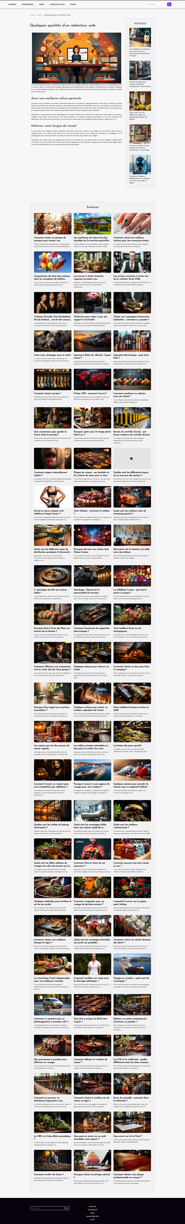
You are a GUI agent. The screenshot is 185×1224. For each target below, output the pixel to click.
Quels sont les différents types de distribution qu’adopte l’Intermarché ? (52, 552)
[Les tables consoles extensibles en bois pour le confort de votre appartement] (92, 731)
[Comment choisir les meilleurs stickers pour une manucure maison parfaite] (132, 223)
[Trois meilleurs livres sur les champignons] (132, 614)
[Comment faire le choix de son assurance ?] (92, 849)
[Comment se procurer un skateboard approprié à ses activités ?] (52, 1083)
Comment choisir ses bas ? (47, 393)
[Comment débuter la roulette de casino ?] (92, 1045)
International (28, 4)
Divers (73, 4)
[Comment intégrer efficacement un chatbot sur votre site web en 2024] (140, 164)
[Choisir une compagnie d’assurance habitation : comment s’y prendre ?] (132, 302)
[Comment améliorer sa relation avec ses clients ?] (132, 379)
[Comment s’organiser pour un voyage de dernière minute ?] (92, 887)
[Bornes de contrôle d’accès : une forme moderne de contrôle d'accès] (132, 417)
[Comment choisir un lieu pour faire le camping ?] (132, 652)
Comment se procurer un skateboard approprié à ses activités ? (48, 1101)
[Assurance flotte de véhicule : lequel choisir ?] (92, 341)
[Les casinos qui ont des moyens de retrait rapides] (52, 731)
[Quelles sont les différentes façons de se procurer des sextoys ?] (132, 458)
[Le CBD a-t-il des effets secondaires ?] (52, 1122)
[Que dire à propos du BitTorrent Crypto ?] (92, 1004)
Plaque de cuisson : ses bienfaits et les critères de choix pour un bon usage (91, 475)
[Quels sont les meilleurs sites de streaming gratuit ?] (132, 497)
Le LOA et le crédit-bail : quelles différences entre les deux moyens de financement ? (131, 1062)
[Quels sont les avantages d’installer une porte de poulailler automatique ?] (92, 925)
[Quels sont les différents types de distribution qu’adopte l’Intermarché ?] (52, 535)
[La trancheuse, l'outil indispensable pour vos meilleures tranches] (52, 964)
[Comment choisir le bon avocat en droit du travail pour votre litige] (140, 134)
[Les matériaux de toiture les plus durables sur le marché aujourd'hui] (92, 223)
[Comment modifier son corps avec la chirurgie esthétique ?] (92, 964)
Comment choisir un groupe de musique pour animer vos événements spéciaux (50, 241)
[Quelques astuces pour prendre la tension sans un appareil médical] (132, 770)
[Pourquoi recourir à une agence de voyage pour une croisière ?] (92, 770)
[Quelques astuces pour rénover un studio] (92, 652)
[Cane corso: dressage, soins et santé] (52, 341)
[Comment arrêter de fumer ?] (52, 1160)
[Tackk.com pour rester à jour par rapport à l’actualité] (92, 302)
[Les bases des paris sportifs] (132, 731)
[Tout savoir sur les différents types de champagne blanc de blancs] (140, 101)
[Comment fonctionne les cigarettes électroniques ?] (92, 614)
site (115, 119)
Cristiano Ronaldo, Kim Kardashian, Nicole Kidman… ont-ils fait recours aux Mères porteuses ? (52, 320)
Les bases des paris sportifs (127, 745)
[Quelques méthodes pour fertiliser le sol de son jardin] (52, 887)
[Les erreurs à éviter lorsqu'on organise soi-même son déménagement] (92, 262)
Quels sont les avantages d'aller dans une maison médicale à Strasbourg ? (90, 828)
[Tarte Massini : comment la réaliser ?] (92, 497)
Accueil (32, 15)
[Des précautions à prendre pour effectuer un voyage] (52, 1045)
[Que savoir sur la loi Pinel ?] (132, 1122)
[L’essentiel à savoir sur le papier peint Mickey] (132, 887)
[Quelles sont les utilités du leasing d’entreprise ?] (52, 810)
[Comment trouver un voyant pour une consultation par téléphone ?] (52, 770)
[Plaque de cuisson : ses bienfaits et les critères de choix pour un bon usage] (92, 458)
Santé (41, 4)
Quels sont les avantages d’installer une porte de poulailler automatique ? (92, 943)
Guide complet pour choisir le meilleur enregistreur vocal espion (140, 84)
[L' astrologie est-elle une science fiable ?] (52, 575)
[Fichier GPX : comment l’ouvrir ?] (92, 379)
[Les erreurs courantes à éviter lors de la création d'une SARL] (132, 262)
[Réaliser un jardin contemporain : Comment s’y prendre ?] (132, 1004)
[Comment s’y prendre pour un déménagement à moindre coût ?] (52, 1004)
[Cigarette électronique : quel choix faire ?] (132, 341)
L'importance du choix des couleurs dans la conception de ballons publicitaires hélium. (52, 279)
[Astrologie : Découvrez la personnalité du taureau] (92, 575)
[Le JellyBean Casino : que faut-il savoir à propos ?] (132, 575)
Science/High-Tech (57, 4)
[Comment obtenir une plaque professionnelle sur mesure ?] (132, 1160)
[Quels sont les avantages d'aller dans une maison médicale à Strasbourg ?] (92, 810)
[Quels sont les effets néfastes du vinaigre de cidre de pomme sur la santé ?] (52, 849)
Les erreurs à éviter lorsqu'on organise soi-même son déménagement (88, 279)
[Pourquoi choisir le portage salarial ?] (92, 1160)
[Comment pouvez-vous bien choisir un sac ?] (132, 849)
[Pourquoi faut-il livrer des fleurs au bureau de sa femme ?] (52, 614)
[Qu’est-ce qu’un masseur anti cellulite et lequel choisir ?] (52, 497)
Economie (12, 4)
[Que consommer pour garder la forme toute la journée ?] (52, 417)
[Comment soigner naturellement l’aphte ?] (52, 458)
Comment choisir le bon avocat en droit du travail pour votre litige (139, 148)
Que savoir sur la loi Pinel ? (128, 1136)
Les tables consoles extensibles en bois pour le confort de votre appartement (91, 748)
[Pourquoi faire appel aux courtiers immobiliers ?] (52, 693)
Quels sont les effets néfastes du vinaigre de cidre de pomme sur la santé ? (51, 866)
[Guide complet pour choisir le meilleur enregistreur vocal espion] (140, 70)
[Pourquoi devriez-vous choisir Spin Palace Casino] (92, 535)
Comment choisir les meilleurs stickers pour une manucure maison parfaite (132, 241)
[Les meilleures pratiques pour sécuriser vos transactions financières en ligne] (140, 37)
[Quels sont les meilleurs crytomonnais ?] (132, 810)
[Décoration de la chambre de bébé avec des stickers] (132, 535)
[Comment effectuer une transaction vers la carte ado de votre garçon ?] (52, 652)
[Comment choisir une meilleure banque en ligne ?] (52, 925)
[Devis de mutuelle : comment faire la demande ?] (132, 1083)
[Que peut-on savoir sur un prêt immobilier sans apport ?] (92, 1122)
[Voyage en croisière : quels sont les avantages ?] (132, 964)
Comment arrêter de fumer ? (49, 1174)
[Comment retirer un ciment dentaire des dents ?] (132, 925)
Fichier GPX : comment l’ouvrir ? (90, 393)
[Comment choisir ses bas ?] (52, 379)
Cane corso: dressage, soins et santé (52, 355)
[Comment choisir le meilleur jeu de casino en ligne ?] (92, 1083)
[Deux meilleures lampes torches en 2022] (132, 693)
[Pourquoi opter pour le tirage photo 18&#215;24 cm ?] (92, 417)
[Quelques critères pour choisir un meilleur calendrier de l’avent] (92, 693)
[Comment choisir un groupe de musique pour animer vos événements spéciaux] (52, 223)
